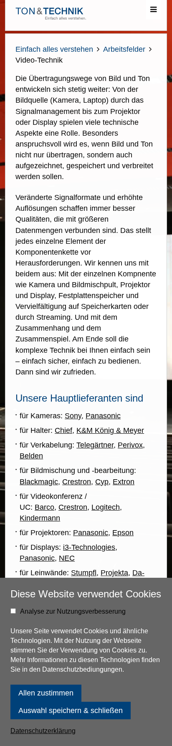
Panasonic (103, 416)
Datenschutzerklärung (43, 730)
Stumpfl (83, 573)
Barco (44, 507)
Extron (123, 482)
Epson (123, 533)
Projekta (114, 573)
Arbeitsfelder (124, 49)
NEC (67, 558)
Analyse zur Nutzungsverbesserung (73, 611)
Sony (73, 416)
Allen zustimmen (45, 693)
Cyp (102, 482)
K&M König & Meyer (110, 430)
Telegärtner (95, 445)
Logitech (105, 507)
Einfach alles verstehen (54, 49)
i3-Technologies (89, 547)
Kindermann (40, 518)
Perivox (130, 445)
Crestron (76, 482)
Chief (63, 430)
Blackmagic (39, 482)
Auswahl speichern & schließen (70, 710)
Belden (31, 456)
